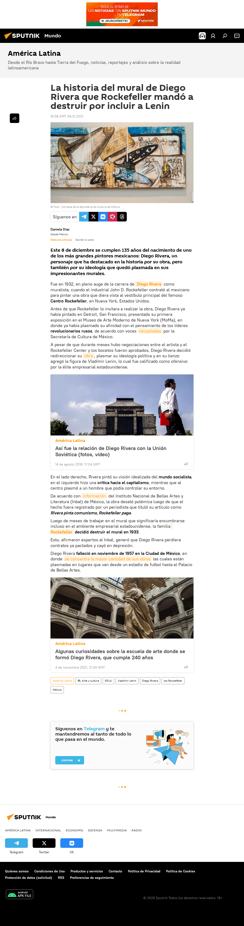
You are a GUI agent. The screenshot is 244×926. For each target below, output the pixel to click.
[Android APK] (19, 895)
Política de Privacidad (144, 871)
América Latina (70, 441)
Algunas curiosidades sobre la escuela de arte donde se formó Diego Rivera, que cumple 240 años (120, 654)
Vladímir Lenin (127, 680)
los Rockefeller (173, 680)
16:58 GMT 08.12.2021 (67, 116)
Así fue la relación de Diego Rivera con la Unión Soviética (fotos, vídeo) (111, 451)
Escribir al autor (85, 239)
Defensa (95, 830)
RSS (61, 877)
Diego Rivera (150, 680)
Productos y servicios (87, 871)
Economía (74, 830)
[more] (186, 464)
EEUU (108, 680)
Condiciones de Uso (49, 871)
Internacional (48, 830)
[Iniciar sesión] (213, 36)
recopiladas (150, 331)
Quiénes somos (17, 871)
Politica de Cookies (180, 871)
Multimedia (117, 830)
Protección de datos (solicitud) (28, 877)
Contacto (115, 871)
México (57, 689)
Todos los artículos (61, 239)
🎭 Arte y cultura (88, 680)
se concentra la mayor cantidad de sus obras (108, 559)
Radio (137, 830)
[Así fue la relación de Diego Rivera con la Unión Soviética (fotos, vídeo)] (122, 404)
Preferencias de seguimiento (92, 877)
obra (88, 355)
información (94, 496)
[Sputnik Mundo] (23, 40)
